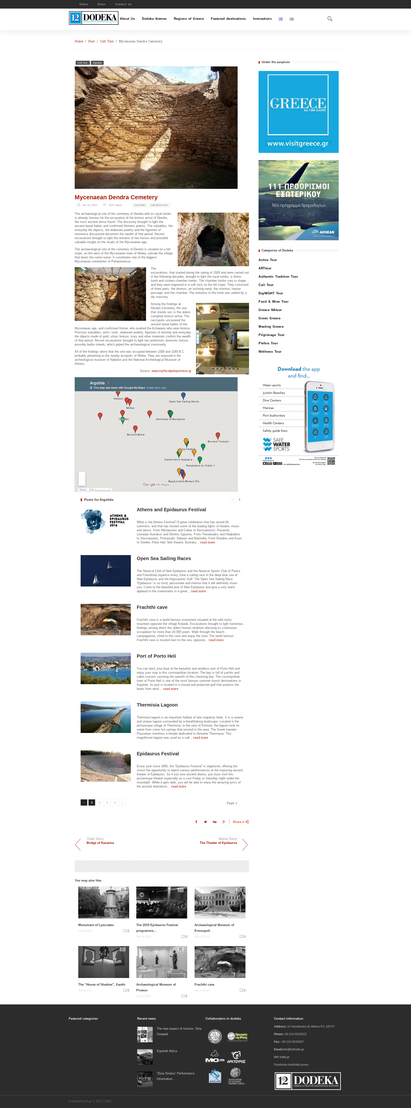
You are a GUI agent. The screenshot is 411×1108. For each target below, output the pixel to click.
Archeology (159, 205)
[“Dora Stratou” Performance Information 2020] (145, 1079)
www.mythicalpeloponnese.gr (171, 371)
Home (83, 4)
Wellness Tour (270, 351)
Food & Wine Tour (274, 301)
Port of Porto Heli (156, 656)
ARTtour (265, 268)
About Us (127, 18)
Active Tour (268, 260)
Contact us (123, 4)
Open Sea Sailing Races (164, 558)
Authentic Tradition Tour (278, 276)
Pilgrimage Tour (272, 335)
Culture (139, 205)
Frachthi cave (152, 607)
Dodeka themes (154, 18)
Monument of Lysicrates (96, 925)
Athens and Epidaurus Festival (171, 509)
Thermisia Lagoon (157, 704)
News (102, 4)
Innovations (262, 18)
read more (207, 542)
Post (91, 41)
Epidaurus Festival (158, 753)
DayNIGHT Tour (271, 293)
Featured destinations (228, 18)
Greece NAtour (270, 310)
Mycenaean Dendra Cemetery (116, 197)
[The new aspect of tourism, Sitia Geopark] (145, 1034)
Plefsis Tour (268, 343)
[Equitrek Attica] (145, 1056)
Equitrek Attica (167, 1051)
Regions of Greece (189, 18)
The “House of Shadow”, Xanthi (101, 984)
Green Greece (269, 318)
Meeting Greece (271, 326)
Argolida (97, 62)
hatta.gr (284, 1057)
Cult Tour (107, 41)
